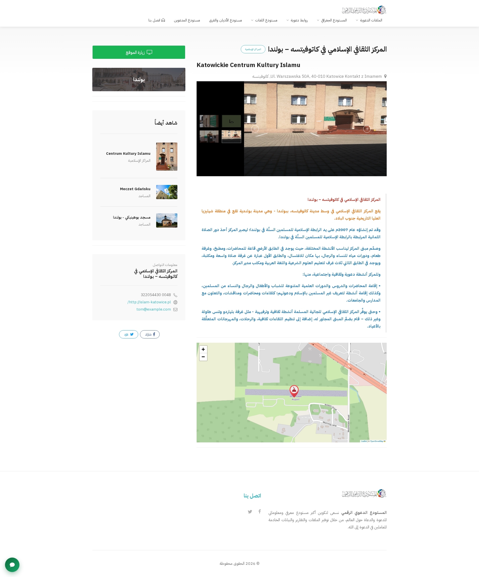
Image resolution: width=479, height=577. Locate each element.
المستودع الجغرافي (334, 20)
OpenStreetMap (376, 441)
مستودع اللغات (266, 20)
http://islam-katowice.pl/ (149, 302)
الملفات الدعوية (371, 20)
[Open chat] (12, 565)
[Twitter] (250, 512)
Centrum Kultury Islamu (128, 153)
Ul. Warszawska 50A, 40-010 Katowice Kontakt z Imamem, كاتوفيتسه (317, 76)
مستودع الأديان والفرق (225, 20)
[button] (294, 391)
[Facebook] (259, 512)
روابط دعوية (299, 20)
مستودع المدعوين (187, 20)
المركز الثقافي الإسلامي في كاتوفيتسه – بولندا (155, 273)
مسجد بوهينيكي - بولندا (131, 217)
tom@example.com (153, 309)
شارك (148, 334)
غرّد (126, 334)
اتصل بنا (154, 20)
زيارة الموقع (136, 52)
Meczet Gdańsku (135, 189)
